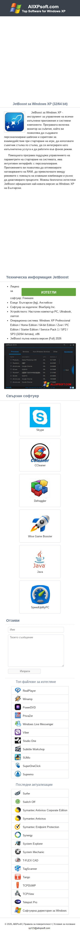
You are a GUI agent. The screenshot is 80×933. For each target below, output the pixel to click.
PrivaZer (28, 715)
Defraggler (40, 500)
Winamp (27, 699)
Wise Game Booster (40, 536)
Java (40, 571)
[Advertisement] (40, 58)
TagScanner (30, 868)
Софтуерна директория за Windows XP (45, 911)
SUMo (26, 757)
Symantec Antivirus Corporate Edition (45, 810)
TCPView (28, 893)
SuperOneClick (32, 766)
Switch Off (29, 801)
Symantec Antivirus (34, 818)
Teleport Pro (30, 902)
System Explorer (33, 843)
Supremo (28, 774)
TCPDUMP (29, 885)
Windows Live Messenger (38, 724)
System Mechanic (33, 852)
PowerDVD (29, 707)
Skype (40, 429)
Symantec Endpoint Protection (41, 827)
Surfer (26, 793)
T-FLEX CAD (30, 860)
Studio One (29, 740)
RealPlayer (29, 690)
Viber (26, 732)
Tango (26, 877)
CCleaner (40, 465)
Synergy (28, 835)
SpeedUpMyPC (40, 607)
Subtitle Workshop (34, 749)
